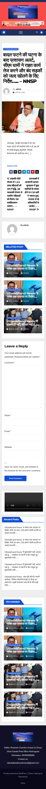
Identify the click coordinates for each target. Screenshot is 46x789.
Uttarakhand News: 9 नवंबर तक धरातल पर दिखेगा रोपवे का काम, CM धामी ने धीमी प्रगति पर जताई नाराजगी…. (23, 530)
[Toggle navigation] (20, 32)
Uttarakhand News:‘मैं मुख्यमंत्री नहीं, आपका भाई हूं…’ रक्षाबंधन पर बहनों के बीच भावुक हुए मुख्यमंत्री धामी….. (23, 555)
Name (7, 415)
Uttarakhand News (11, 49)
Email (7, 431)
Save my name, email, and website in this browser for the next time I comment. (22, 469)
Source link (12, 166)
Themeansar (22, 777)
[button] (37, 32)
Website (8, 447)
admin (18, 89)
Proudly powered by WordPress (15, 773)
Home (23, 783)
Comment (9, 363)
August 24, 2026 (16, 628)
